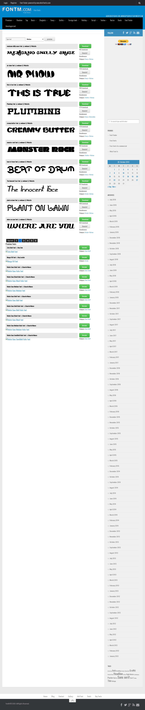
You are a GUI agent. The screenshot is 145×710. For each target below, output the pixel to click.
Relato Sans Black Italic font (15, 277)
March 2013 (113, 580)
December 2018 (115, 237)
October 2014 (114, 476)
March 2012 (113, 645)
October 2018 (114, 248)
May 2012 (113, 634)
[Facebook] (123, 32)
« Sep (109, 186)
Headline (118, 673)
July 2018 (113, 265)
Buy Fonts (98, 696)
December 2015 (115, 417)
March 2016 (113, 406)
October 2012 (114, 607)
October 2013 (114, 542)
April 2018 (113, 281)
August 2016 (114, 390)
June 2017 (113, 335)
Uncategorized (11, 26)
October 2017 (114, 313)
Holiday (84, 20)
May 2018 (113, 275)
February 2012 (114, 650)
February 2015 (114, 466)
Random (19, 20)
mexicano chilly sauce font (15, 46)
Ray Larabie (21, 257)
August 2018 (114, 259)
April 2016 (113, 400)
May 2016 (113, 395)
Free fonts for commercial (118, 146)
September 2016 (115, 384)
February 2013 (114, 585)
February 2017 (114, 357)
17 (123, 176)
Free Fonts (113, 140)
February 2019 (114, 226)
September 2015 (115, 433)
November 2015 (115, 422)
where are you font (12, 219)
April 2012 (113, 640)
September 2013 (115, 547)
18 (128, 176)
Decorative (92, 117)
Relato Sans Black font (14, 316)
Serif (132, 678)
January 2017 (114, 362)
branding (118, 671)
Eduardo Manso (26, 267)
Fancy (52, 20)
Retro (115, 678)
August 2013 (114, 553)
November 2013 (115, 536)
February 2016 (114, 411)
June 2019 (113, 205)
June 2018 (113, 270)
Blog (52, 696)
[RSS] (134, 32)
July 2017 (113, 330)
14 (110, 176)
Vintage (114, 681)
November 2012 (115, 601)
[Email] (138, 32)
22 (114, 180)
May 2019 (113, 210)
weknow (27, 46)
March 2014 (113, 515)
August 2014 (114, 487)
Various (91, 59)
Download (85, 46)
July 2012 (113, 623)
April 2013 (113, 574)
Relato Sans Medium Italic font (16, 325)
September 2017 (115, 319)
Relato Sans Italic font (13, 267)
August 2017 (114, 324)
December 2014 (115, 471)
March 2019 (113, 221)
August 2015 (114, 438)
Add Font (80, 696)
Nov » (114, 186)
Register (14, 2)
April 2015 (113, 455)
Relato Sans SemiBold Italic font (16, 335)
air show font (11, 65)
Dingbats (43, 20)
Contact (61, 696)
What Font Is (114, 151)
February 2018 (114, 292)
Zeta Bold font (11, 247)
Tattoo (135, 678)
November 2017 (115, 308)
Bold (114, 670)
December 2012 (115, 596)
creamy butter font (13, 123)
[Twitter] (127, 32)
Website (33, 46)
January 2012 (114, 656)
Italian (124, 674)
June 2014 (113, 498)
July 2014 (113, 493)
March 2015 (113, 460)
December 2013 (115, 531)
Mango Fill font (11, 257)
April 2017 (113, 346)
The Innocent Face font (14, 181)
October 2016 (114, 379)
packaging (136, 674)
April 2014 (113, 509)
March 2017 (113, 351)
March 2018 (113, 286)
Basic (33, 20)
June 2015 (113, 444)
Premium (9, 20)
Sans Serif (88, 251)
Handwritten (110, 674)
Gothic (61, 20)
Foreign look (72, 20)
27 (137, 180)
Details (84, 247)
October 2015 (114, 428)
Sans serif (124, 677)
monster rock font (12, 142)
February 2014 (114, 520)
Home (45, 696)
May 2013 (113, 569)
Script (93, 20)
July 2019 (113, 199)
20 (137, 176)
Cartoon (122, 671)
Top (26, 20)
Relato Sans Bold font (13, 296)
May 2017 (113, 341)
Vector (112, 20)
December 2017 (115, 303)
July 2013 (113, 558)
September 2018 (115, 254)
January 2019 (114, 232)
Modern (132, 674)
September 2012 (115, 612)
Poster (110, 677)
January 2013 (114, 591)
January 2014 (114, 525)
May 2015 (113, 449)
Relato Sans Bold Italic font (15, 306)
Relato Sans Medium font (14, 286)
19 (132, 176)
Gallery (70, 696)
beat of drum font (12, 161)
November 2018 (115, 243)
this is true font (12, 84)
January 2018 (114, 297)
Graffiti (133, 670)
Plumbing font (11, 104)
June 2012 (113, 629)
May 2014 (113, 504)
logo (127, 674)
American (110, 671)
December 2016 (115, 368)
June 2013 (113, 563)
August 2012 (114, 618)
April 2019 (113, 216)
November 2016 (115, 373)
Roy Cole (20, 247)
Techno (102, 20)
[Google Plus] (130, 32)
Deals (120, 20)
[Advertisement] (123, 80)
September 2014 (115, 482)
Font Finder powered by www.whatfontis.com (35, 2)
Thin (109, 680)
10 (123, 173)
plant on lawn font (12, 200)
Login (5, 2)
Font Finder (129, 20)
